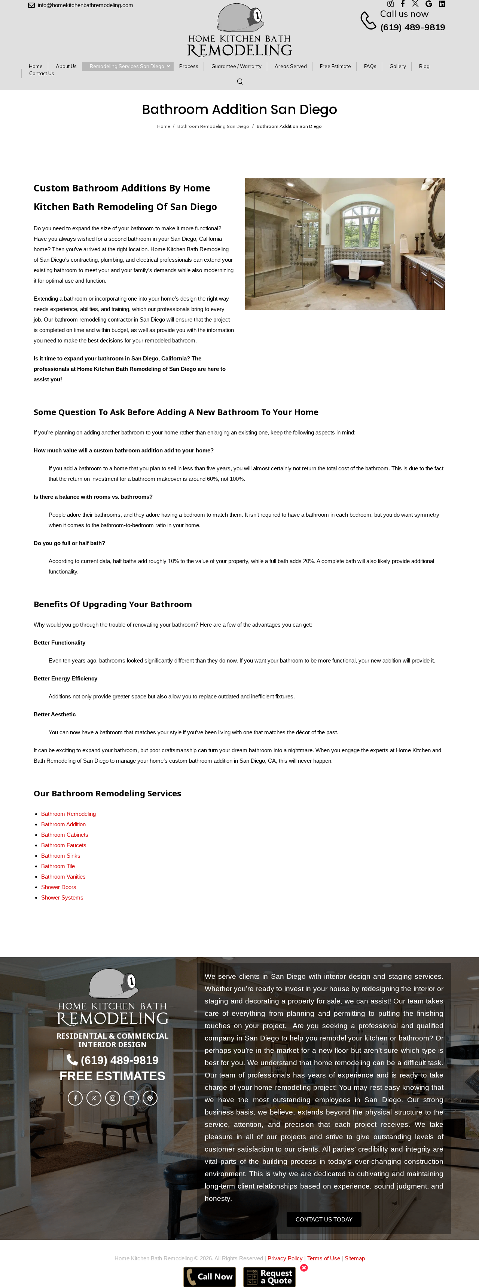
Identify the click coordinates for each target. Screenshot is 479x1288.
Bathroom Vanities (63, 876)
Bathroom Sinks (60, 855)
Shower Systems (62, 897)
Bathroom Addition (63, 824)
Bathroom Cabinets (64, 834)
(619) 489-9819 (412, 27)
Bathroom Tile (58, 866)
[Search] (241, 81)
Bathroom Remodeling (68, 814)
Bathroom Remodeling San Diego (213, 126)
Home (163, 126)
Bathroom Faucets (63, 845)
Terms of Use (323, 1258)
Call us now (404, 13)
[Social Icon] (75, 1098)
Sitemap (355, 1258)
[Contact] (369, 20)
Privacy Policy (285, 1258)
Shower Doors (58, 887)
